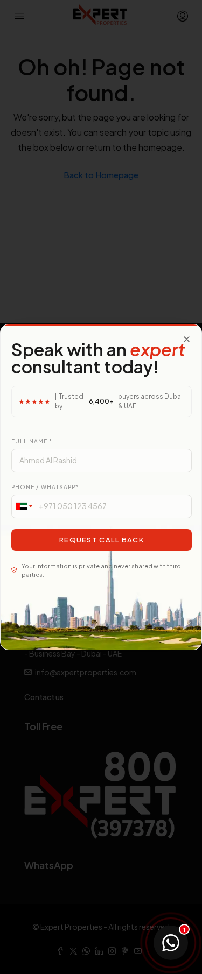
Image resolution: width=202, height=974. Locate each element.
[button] (187, 339)
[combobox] (24, 506)
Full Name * (31, 441)
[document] (101, 487)
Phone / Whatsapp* (45, 487)
